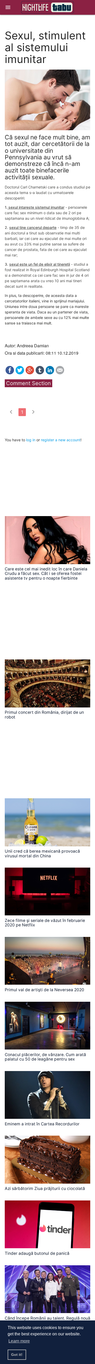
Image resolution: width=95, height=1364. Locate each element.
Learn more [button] (19, 1341)
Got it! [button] (16, 1354)
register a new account (60, 440)
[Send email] (60, 373)
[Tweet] (20, 373)
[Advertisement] (44, 475)
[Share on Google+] (30, 373)
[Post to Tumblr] (40, 373)
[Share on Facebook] (10, 373)
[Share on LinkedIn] (50, 373)
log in (30, 440)
